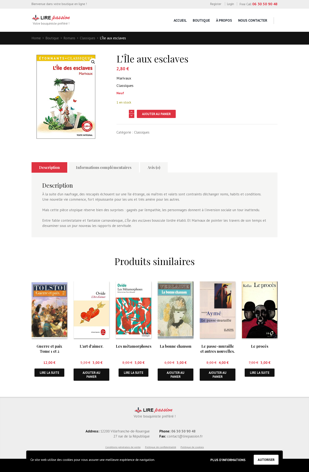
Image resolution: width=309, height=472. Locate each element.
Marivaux (123, 78)
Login (230, 4)
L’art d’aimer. (91, 346)
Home (36, 38)
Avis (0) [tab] (154, 167)
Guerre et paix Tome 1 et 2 (49, 349)
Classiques (87, 38)
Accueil (180, 20)
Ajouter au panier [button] (91, 375)
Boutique (201, 20)
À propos (224, 20)
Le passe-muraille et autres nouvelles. (217, 349)
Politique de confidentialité (160, 447)
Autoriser (266, 459)
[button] (93, 62)
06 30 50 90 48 (264, 3)
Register (215, 4)
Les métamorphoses (133, 346)
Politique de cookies (192, 447)
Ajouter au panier (156, 114)
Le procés (259, 346)
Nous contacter (252, 20)
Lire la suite (49, 373)
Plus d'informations (228, 460)
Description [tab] (49, 167)
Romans (69, 38)
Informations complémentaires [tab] (103, 167)
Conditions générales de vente (123, 447)
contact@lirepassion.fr (184, 436)
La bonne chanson (175, 346)
